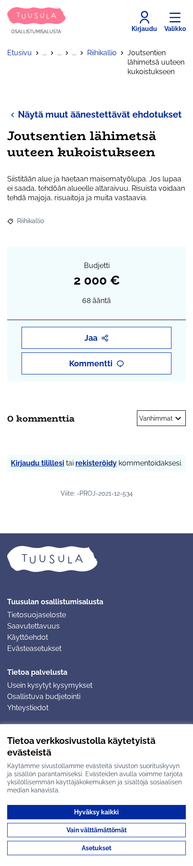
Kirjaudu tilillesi (37, 463)
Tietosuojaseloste (36, 615)
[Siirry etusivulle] (96, 559)
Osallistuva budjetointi (43, 696)
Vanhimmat (156, 418)
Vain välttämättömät (96, 830)
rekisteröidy (96, 463)
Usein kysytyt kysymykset (49, 685)
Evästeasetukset (34, 648)
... (45, 52)
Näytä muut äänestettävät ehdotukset (100, 114)
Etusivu (19, 52)
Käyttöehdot (27, 637)
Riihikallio (102, 52)
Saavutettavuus (33, 626)
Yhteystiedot (27, 707)
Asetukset (96, 848)
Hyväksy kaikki (96, 812)
